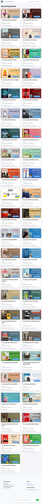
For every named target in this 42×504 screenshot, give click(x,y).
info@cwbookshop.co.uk (9, 485)
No (34, 500)
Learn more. (30, 500)
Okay (37, 500)
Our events (31, 1)
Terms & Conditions (31, 485)
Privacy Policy (29, 483)
